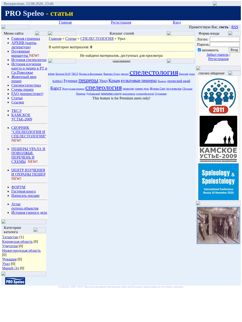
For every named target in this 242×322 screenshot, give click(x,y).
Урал (6, 264)
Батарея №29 (63, 74)
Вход (177, 22)
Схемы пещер (22, 89)
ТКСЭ (16, 111)
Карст (55, 88)
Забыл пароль (218, 55)
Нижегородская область (21, 250)
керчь (51, 73)
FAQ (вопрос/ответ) (27, 94)
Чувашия (9, 259)
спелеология (103, 87)
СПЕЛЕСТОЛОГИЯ (97, 39)
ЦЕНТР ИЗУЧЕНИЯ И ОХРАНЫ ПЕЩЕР (28, 172)
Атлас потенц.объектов (25, 206)
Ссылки (17, 102)
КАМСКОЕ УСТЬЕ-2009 (21, 117)
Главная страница (25, 39)
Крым (114, 80)
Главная (65, 22)
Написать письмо (25, 196)
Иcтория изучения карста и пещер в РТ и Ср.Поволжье (29, 68)
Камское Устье (112, 74)
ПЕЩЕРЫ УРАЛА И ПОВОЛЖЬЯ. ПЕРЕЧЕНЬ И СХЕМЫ (28, 155)
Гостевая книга (23, 191)
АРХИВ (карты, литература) (24, 45)
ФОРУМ (18, 187)
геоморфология (145, 93)
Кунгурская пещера (73, 88)
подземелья (174, 88)
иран (192, 74)
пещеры (88, 80)
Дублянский (93, 93)
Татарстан (10, 237)
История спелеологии (29, 60)
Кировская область (17, 241)
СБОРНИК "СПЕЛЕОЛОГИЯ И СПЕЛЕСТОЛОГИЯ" (28, 132)
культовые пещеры (139, 80)
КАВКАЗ (57, 81)
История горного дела (29, 213)
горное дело (142, 88)
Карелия (183, 74)
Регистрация (121, 22)
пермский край (178, 81)
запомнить (210, 50)
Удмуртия (10, 246)
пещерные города (111, 93)
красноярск (128, 93)
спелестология (154, 72)
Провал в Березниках (91, 74)
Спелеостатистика (26, 85)
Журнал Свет (157, 88)
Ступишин (161, 93)
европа (125, 74)
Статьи (17, 98)
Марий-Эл (10, 268)
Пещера (162, 81)
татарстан (128, 88)
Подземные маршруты (20, 53)
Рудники (71, 81)
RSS (234, 27)
